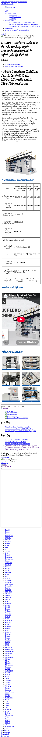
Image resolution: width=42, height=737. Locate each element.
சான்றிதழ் (12, 19)
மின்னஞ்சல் (5, 734)
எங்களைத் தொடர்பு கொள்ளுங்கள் (17, 30)
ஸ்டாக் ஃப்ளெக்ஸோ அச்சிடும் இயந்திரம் (23, 24)
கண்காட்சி (13, 15)
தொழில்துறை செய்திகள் (14, 66)
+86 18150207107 (7, 4)
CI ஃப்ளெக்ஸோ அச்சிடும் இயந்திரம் (22, 22)
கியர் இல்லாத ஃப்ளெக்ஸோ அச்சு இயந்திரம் (24, 26)
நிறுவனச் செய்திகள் (12, 64)
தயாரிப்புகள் (9, 21)
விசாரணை (5, 736)
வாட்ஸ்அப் (4, 730)
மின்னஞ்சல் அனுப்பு (8, 461)
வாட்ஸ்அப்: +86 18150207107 (15, 442)
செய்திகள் (9, 28)
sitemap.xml (5, 457)
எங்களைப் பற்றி (10, 13)
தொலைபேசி (5, 732)
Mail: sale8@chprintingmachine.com (17, 444)
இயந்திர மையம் (15, 17)
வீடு (6, 11)
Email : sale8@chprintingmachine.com (14, 2)
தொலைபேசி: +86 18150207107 (16, 440)
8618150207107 (6, 467)
